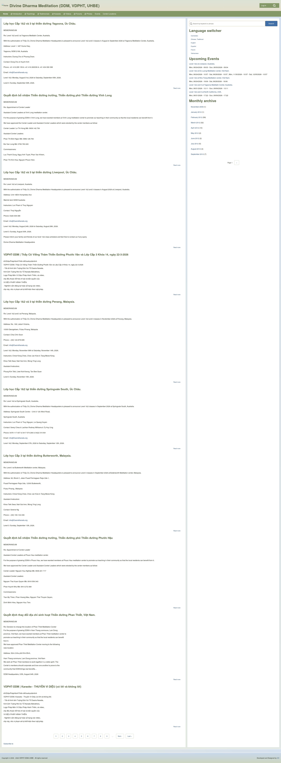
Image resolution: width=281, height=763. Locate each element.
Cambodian (194, 36)
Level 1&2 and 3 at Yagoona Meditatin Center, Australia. (211, 85)
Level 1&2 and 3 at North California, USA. (205, 92)
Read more (176, 88)
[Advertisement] (233, 179)
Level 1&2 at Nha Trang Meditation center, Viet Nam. (209, 78)
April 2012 (195, 128)
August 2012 (196, 149)
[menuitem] (264, 5)
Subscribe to (8, 743)
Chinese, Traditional (197, 39)
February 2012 (196, 117)
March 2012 (195, 122)
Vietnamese (194, 53)
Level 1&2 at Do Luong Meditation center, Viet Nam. (209, 71)
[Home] (5, 5)
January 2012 (196, 112)
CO (278, 758)
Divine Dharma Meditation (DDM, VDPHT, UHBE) (55, 5)
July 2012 (194, 143)
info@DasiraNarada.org (18, 72)
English (193, 43)
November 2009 (197, 106)
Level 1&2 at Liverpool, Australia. (202, 64)
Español (193, 46)
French (193, 50)
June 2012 (195, 138)
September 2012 (197, 154)
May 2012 (195, 133)
